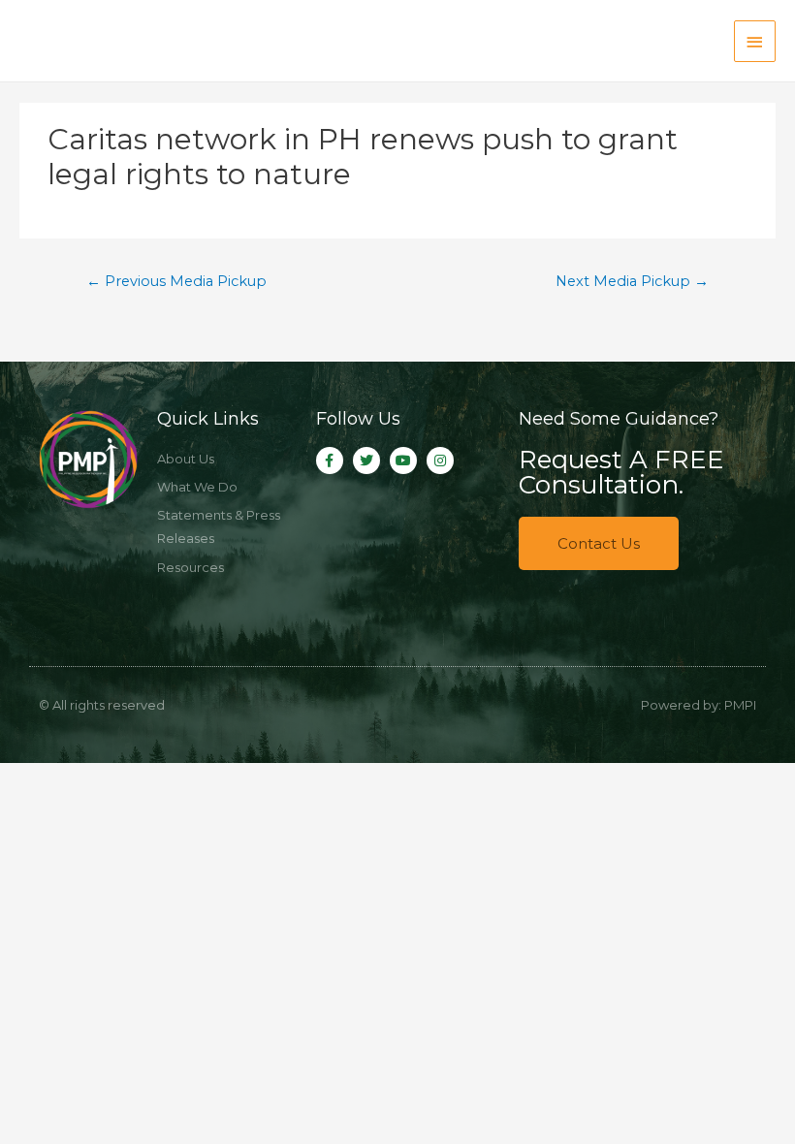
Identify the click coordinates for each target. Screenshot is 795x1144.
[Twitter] (366, 460)
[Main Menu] (755, 41)
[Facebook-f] (329, 460)
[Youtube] (403, 460)
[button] (599, 543)
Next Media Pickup (632, 281)
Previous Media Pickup (176, 281)
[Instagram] (440, 460)
